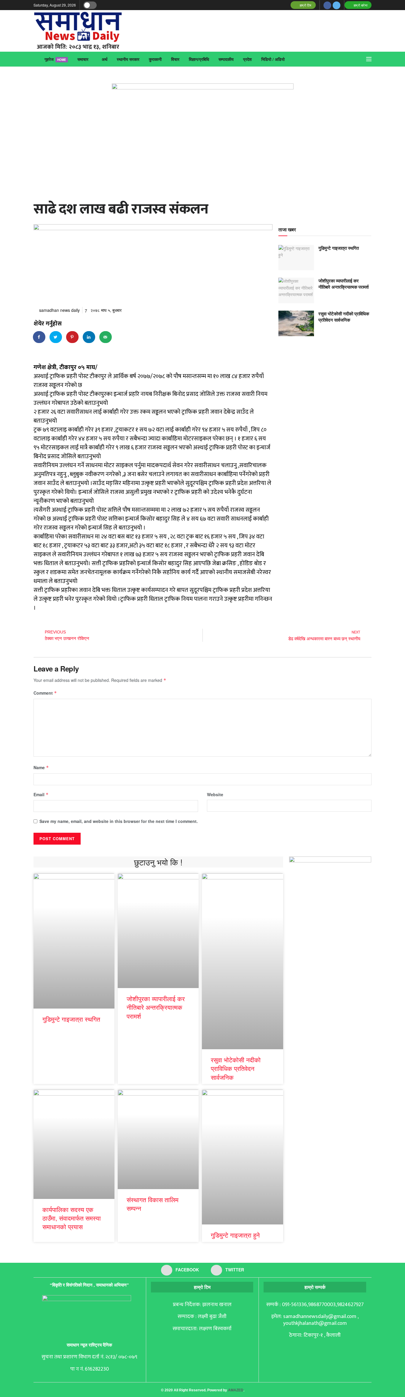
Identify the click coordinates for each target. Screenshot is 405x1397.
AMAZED (235, 1390)
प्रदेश (247, 59)
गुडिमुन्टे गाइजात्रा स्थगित (338, 248)
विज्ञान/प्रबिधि (199, 59)
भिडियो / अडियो (273, 59)
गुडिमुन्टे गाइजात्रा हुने (235, 1234)
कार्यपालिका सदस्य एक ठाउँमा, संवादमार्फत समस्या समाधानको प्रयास (71, 1218)
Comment (45, 693)
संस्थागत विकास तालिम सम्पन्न (152, 1204)
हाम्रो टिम (305, 5)
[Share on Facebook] (39, 337)
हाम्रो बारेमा (360, 5)
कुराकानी (155, 59)
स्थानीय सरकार (128, 59)
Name (41, 767)
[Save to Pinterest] (73, 337)
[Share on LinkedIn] (89, 337)
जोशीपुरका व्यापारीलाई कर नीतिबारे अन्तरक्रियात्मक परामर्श (343, 283)
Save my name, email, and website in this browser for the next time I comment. (118, 821)
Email (41, 794)
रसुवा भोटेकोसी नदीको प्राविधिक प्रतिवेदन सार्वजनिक (343, 316)
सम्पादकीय (226, 59)
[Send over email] (106, 337)
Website (215, 794)
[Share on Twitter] (56, 337)
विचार (175, 59)
